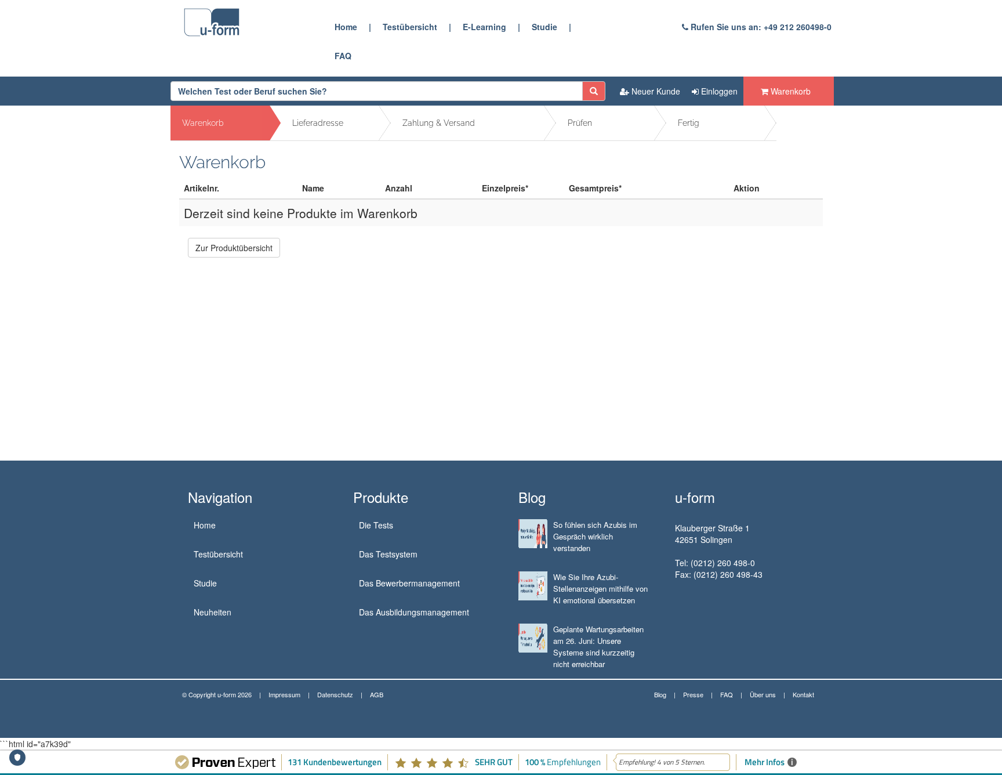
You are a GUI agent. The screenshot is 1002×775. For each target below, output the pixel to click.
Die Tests (376, 525)
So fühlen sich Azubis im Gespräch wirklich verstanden (595, 536)
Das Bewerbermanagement (409, 583)
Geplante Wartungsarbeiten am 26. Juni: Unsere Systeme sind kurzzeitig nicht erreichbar (598, 646)
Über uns (763, 694)
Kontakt (803, 694)
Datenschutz (335, 694)
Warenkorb (789, 91)
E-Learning (484, 26)
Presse (693, 694)
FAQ (343, 55)
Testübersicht (410, 26)
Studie (544, 26)
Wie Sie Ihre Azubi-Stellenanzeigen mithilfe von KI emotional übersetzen (600, 588)
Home (346, 26)
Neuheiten (212, 612)
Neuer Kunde (654, 91)
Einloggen (718, 91)
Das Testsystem (388, 554)
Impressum (284, 694)
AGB (376, 694)
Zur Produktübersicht (234, 247)
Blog (660, 694)
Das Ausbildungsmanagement (414, 612)
